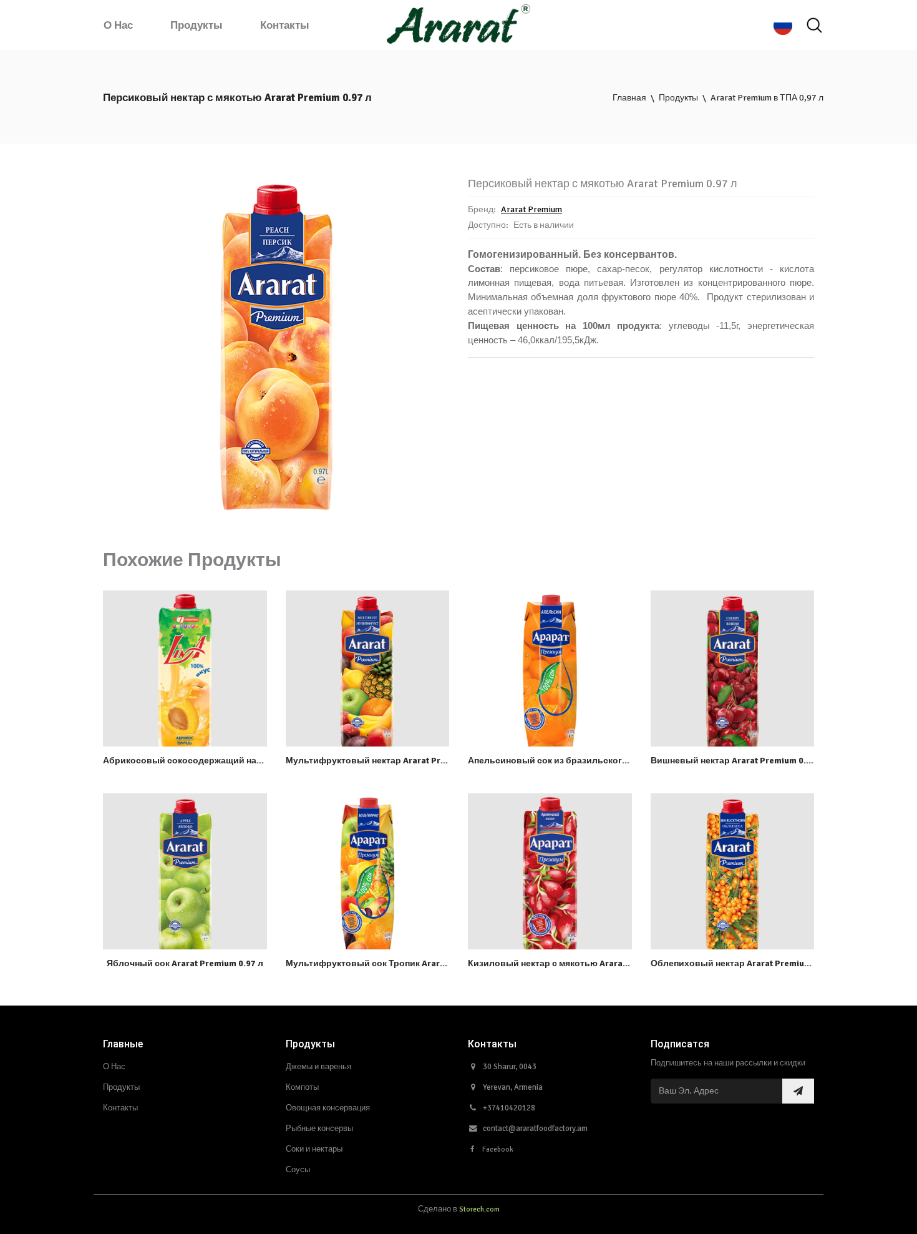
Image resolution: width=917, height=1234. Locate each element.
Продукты (196, 25)
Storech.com (479, 1209)
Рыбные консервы (319, 1129)
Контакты (284, 25)
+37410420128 (509, 1108)
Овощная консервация (328, 1108)
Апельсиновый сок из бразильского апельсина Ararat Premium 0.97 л (619, 760)
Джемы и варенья (318, 1067)
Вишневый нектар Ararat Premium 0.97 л (737, 760)
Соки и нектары (314, 1149)
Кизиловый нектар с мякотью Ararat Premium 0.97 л (579, 963)
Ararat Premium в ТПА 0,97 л (767, 97)
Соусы (298, 1170)
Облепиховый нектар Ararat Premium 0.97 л (744, 963)
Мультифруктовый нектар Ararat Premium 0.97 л (390, 760)
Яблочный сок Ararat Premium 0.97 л (185, 963)
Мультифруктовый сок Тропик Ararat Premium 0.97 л (399, 963)
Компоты (302, 1087)
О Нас (118, 25)
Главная (629, 97)
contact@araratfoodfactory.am (535, 1129)
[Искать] (814, 26)
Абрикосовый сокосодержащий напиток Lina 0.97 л (215, 760)
